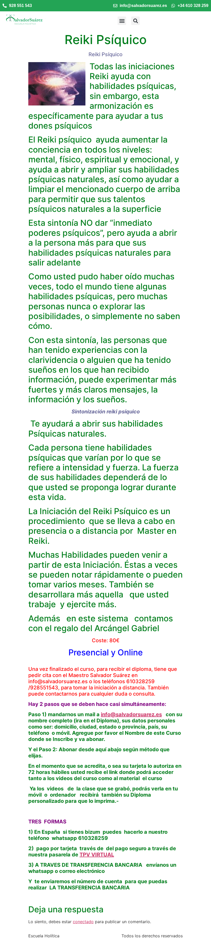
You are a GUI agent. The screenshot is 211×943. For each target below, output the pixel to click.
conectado (83, 921)
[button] (122, 20)
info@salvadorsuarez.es (131, 714)
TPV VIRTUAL (97, 855)
